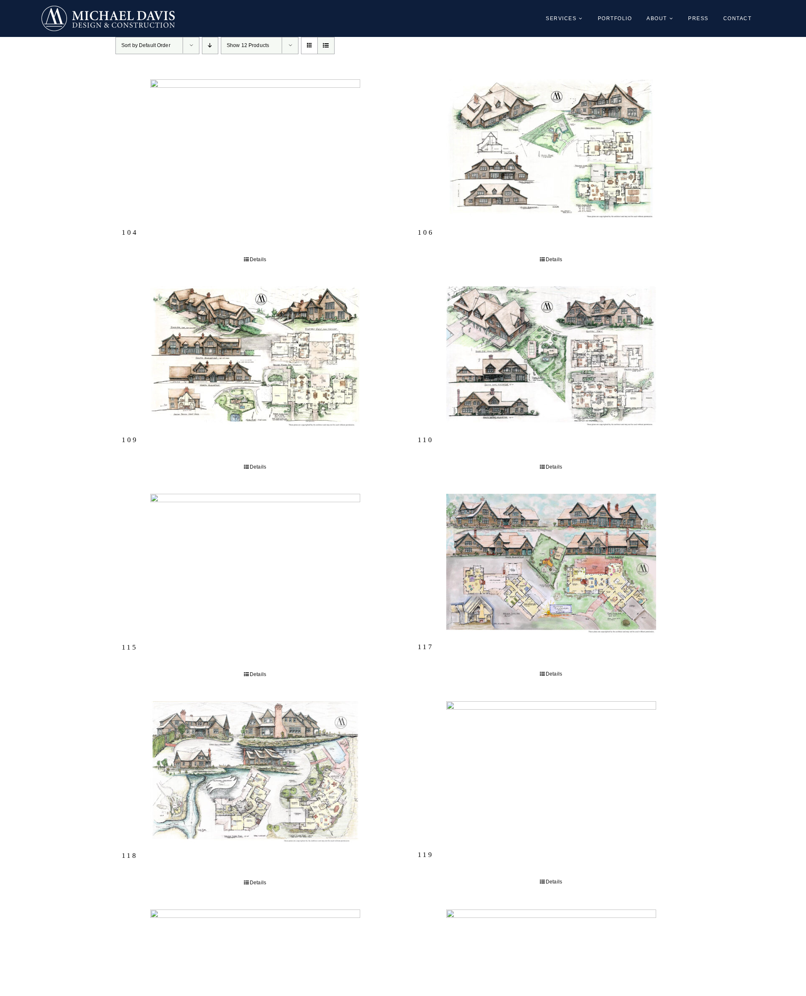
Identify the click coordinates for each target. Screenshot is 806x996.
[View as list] (326, 45)
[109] (255, 356)
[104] (255, 149)
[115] (255, 564)
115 (130, 647)
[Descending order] (210, 45)
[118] (255, 772)
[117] (551, 564)
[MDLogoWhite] (108, 9)
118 (130, 856)
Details (258, 259)
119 (426, 855)
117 (426, 647)
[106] (551, 149)
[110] (551, 356)
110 (426, 440)
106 (426, 232)
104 (130, 232)
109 (130, 440)
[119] (551, 771)
